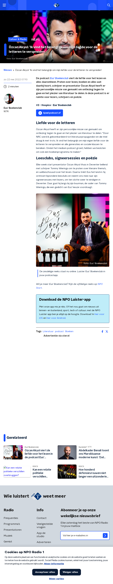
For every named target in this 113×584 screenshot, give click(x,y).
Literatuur (48, 331)
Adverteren (44, 542)
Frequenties (11, 518)
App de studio (41, 535)
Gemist (8, 541)
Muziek (8, 535)
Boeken (69, 331)
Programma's (12, 524)
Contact (41, 518)
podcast (59, 331)
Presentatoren (12, 530)
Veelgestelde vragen (45, 526)
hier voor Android (56, 318)
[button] (4, 5)
